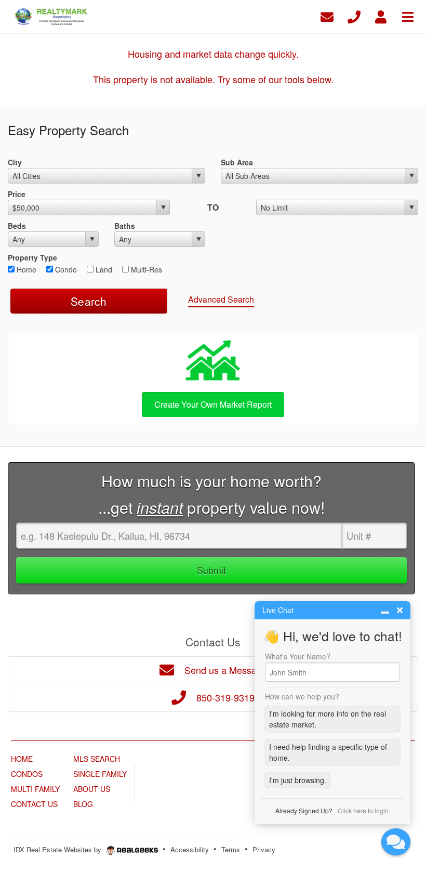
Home (25, 269)
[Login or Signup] (381, 15)
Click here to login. (364, 810)
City (15, 162)
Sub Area (237, 162)
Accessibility (189, 849)
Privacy (263, 849)
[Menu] (408, 15)
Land (103, 269)
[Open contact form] (327, 15)
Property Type (32, 257)
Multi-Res (145, 269)
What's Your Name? (297, 656)
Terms (230, 849)
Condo (65, 269)
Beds (17, 225)
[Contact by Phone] (354, 15)
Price (16, 194)
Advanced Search (221, 299)
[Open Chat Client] (395, 841)
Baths (124, 225)
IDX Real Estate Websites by (58, 849)
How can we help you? (302, 696)
